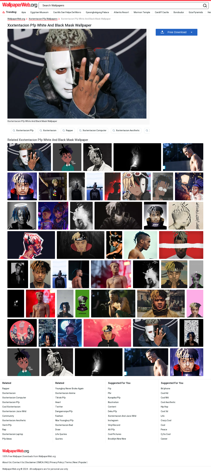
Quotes (59, 439)
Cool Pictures (114, 434)
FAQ (47, 462)
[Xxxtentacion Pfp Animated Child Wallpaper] (136, 186)
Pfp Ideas (7, 439)
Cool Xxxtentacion (11, 406)
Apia (23, 12)
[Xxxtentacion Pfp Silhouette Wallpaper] (113, 186)
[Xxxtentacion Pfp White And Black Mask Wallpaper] (155, 333)
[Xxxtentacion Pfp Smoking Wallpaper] (146, 274)
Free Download (177, 32)
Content (112, 406)
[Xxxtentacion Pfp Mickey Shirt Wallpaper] (53, 186)
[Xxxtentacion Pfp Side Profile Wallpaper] (140, 245)
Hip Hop (164, 406)
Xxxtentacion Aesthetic (128, 130)
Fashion (59, 416)
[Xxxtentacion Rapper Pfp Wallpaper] (60, 274)
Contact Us (18, 462)
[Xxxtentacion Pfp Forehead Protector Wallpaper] (174, 274)
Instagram (113, 420)
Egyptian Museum (40, 12)
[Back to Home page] (19, 5)
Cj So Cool (166, 434)
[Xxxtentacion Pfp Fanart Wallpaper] (67, 157)
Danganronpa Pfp (64, 411)
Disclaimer (30, 462)
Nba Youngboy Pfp (64, 420)
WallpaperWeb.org (16, 19)
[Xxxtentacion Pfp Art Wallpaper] (15, 303)
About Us (6, 462)
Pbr (109, 393)
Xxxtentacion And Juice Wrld (122, 416)
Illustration (113, 402)
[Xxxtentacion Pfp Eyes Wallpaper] (181, 245)
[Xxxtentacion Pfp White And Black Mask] (29, 157)
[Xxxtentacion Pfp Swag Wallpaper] (22, 333)
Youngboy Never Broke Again (69, 388)
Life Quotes (61, 434)
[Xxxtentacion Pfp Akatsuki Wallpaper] (107, 333)
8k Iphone (165, 388)
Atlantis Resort (121, 12)
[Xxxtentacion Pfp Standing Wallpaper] (95, 186)
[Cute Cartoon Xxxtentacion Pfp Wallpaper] (189, 186)
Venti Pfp (7, 425)
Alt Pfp (111, 429)
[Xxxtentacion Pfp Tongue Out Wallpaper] (183, 157)
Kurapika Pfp (114, 397)
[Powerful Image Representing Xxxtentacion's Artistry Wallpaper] (70, 333)
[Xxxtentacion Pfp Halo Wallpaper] (21, 216)
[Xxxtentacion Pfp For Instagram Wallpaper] (191, 333)
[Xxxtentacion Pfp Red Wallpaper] (31, 245)
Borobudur (179, 12)
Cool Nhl (165, 397)
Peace (164, 429)
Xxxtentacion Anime (65, 393)
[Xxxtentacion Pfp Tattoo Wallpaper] (111, 274)
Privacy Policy (57, 462)
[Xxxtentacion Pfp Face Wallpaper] (118, 216)
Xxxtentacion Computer (94, 130)
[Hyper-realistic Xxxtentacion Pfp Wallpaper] (161, 303)
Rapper (69, 130)
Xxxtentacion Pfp (25, 130)
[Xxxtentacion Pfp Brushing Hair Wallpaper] (17, 274)
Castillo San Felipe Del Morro (67, 12)
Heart (58, 402)
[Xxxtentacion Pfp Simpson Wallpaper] (163, 186)
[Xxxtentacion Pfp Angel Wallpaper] (77, 186)
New (75, 462)
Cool (163, 425)
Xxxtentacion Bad (64, 425)
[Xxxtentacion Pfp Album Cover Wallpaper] (186, 216)
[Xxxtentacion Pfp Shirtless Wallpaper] (40, 303)
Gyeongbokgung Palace (97, 12)
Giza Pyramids (196, 12)
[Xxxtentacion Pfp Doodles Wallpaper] (47, 333)
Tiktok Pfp (60, 397)
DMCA (40, 462)
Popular (82, 462)
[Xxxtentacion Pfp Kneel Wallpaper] (114, 245)
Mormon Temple (142, 12)
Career (164, 439)
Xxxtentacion (49, 130)
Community (8, 416)
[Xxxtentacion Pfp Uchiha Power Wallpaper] (80, 245)
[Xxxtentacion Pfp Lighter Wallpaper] (137, 157)
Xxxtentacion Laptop (12, 434)
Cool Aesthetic (168, 402)
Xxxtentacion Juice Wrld (14, 411)
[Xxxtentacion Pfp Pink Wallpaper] (195, 303)
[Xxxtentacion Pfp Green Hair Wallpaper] (78, 274)
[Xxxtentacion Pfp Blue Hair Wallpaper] (65, 303)
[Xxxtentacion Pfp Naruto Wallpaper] (22, 186)
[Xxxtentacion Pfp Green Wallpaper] (82, 303)
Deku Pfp (112, 411)
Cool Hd (164, 393)
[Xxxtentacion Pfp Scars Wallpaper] (155, 216)
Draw (57, 429)
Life (163, 416)
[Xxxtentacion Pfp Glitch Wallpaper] (196, 274)
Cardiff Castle (162, 12)
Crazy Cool (166, 420)
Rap (4, 429)
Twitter (59, 406)
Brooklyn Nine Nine (117, 439)
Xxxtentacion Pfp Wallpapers (43, 19)
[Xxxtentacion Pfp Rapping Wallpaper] (113, 303)
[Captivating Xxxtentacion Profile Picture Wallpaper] (97, 157)
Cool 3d (164, 411)
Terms (68, 462)
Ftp (109, 388)
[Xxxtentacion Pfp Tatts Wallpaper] (81, 216)
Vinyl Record (114, 425)
